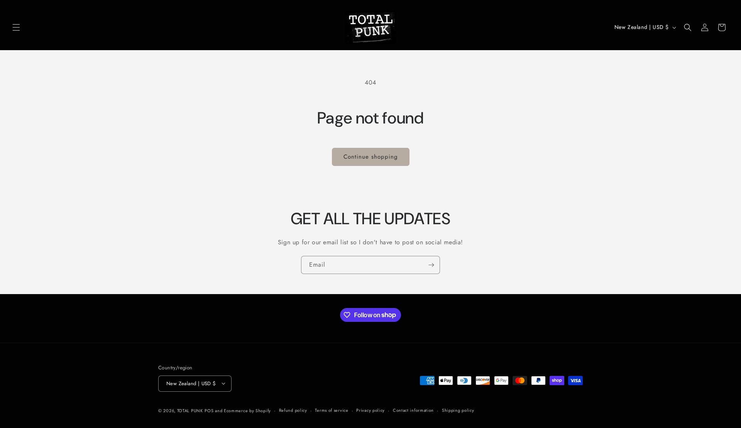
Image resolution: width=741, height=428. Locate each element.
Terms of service (331, 410)
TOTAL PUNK (190, 410)
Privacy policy (370, 410)
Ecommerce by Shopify (247, 410)
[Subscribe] (431, 265)
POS (209, 410)
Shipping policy (458, 410)
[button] (16, 27)
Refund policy (293, 410)
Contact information (413, 410)
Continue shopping (370, 156)
